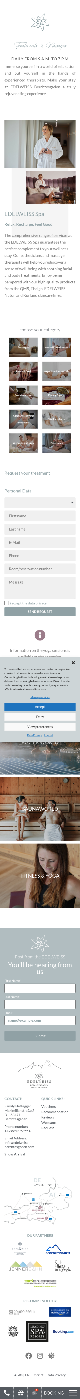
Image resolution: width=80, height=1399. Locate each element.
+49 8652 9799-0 (17, 1131)
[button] (73, 663)
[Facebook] (29, 1356)
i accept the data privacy (28, 603)
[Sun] (51, 1356)
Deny (40, 717)
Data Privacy (34, 735)
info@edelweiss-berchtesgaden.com (19, 1144)
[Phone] (6, 1393)
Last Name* (12, 996)
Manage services (40, 697)
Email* (9, 1013)
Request (47, 1128)
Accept (40, 707)
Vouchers (48, 1106)
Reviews (47, 1117)
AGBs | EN (22, 1375)
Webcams (48, 1122)
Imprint (48, 735)
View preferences (40, 727)
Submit (40, 1036)
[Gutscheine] (20, 1393)
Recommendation (54, 1112)
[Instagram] (40, 1356)
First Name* (12, 980)
